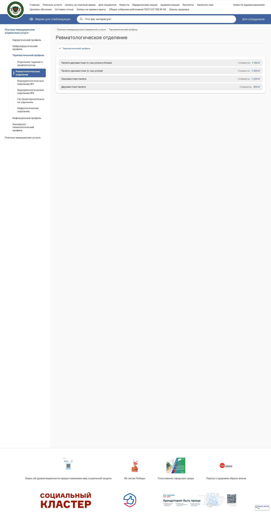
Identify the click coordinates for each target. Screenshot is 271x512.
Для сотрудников (253, 19)
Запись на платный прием (80, 4)
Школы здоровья (179, 9)
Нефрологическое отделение (28, 110)
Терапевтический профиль (28, 55)
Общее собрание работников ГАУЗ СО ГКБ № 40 (137, 9)
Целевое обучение (41, 9)
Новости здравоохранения (249, 4)
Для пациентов (107, 4)
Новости (124, 4)
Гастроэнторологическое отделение (30, 101)
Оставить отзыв (64, 9)
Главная (35, 4)
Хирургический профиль (26, 39)
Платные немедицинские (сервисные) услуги (20, 31)
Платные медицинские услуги (22, 137)
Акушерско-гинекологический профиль (23, 127)
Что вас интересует (98, 19)
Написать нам (205, 4)
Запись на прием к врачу (91, 9)
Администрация (170, 4)
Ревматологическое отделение (28, 73)
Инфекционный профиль (26, 118)
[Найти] (81, 18)
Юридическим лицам (144, 4)
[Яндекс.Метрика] (262, 507)
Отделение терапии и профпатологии (30, 63)
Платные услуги (52, 4)
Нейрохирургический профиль (24, 48)
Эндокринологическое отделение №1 (30, 82)
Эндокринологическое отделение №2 (30, 91)
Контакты (188, 4)
